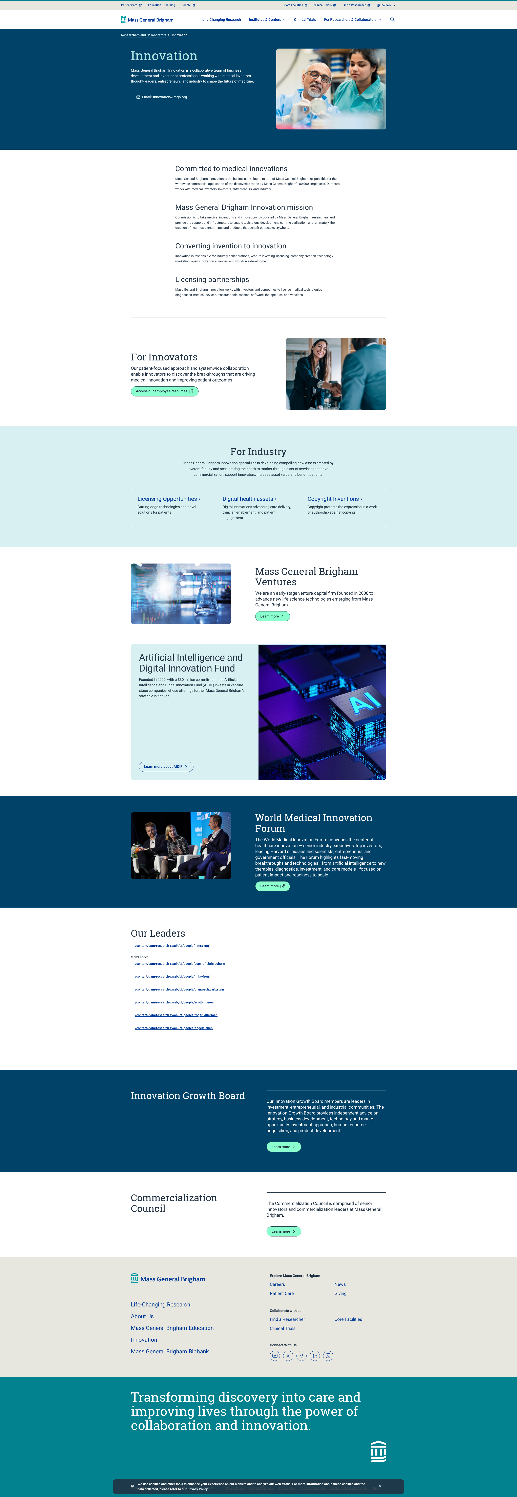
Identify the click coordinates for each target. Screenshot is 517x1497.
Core (348, 1319)
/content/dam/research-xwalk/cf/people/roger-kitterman (176, 1015)
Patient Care (129, 5)
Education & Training (161, 5)
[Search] (392, 19)
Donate (186, 5)
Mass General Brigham (172, 1328)
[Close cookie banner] (380, 1486)
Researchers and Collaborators (143, 35)
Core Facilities (293, 5)
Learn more (269, 616)
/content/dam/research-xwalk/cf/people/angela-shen (174, 1028)
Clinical (282, 1328)
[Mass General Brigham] (147, 19)
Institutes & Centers (265, 19)
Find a (287, 1319)
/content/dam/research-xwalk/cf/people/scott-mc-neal (174, 1002)
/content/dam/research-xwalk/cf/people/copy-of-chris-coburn (180, 964)
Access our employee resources (161, 391)
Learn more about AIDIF (163, 766)
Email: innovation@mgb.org (164, 97)
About (142, 1316)
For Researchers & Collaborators (350, 19)
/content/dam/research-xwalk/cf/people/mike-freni (172, 976)
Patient (282, 1293)
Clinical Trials (323, 5)
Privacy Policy (197, 1489)
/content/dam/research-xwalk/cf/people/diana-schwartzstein (179, 989)
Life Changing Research (221, 19)
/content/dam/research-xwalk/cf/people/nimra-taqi (172, 946)
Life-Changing (160, 1304)
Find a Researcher (354, 5)
